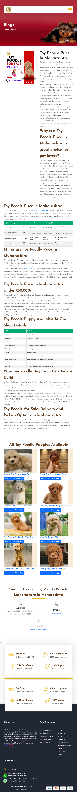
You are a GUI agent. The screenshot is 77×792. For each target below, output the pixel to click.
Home (6, 30)
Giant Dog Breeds (46, 739)
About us (61, 733)
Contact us (62, 739)
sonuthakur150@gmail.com (38, 629)
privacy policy (63, 742)
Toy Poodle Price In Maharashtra (37, 211)
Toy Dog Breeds (45, 730)
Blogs (60, 736)
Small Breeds (44, 733)
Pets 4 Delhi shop (30, 269)
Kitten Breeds (45, 742)
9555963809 (56, 613)
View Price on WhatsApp (14, 478)
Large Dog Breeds (46, 736)
